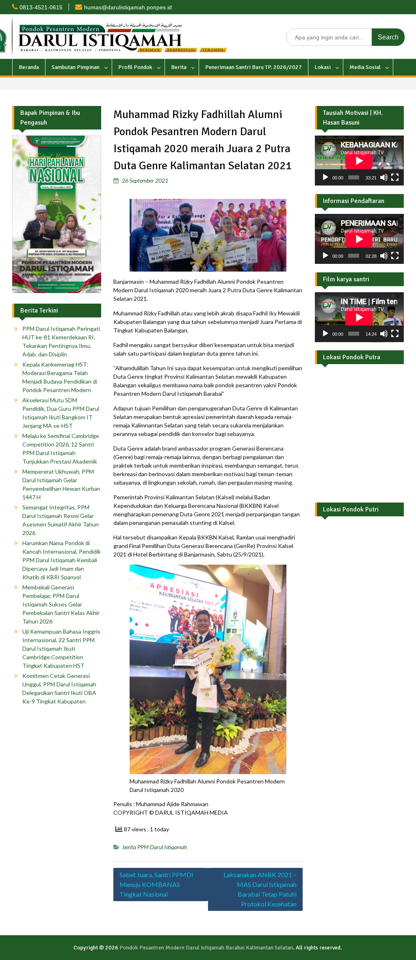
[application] (359, 161)
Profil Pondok (135, 67)
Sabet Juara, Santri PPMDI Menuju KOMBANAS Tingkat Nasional (156, 884)
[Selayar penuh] (395, 177)
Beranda (29, 67)
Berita (178, 67)
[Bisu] (384, 177)
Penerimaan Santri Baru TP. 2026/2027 (253, 67)
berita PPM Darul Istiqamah (155, 847)
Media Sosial (365, 67)
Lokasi (322, 67)
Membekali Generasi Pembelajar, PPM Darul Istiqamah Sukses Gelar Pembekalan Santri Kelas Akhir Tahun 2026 (61, 604)
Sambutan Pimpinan (76, 67)
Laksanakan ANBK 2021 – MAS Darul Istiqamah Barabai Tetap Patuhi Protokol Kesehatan (260, 889)
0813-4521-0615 (41, 7)
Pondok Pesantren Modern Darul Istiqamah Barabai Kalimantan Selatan (206, 947)
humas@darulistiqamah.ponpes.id (128, 7)
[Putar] (325, 177)
